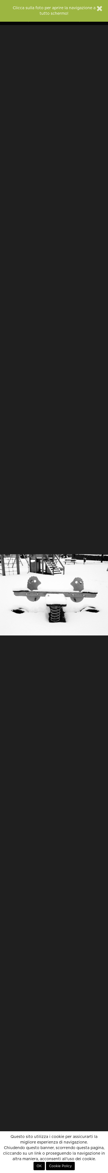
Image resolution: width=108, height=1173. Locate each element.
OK (39, 1166)
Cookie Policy (60, 1166)
